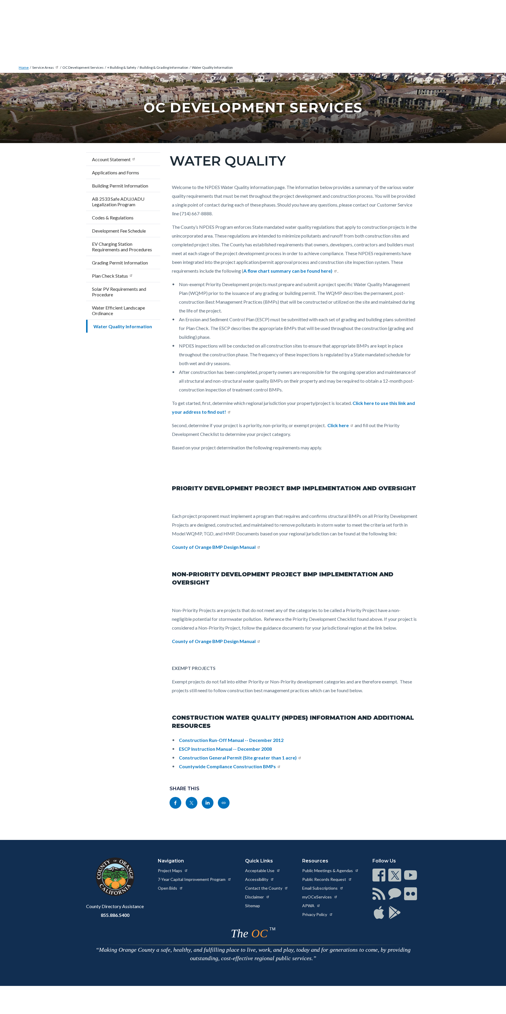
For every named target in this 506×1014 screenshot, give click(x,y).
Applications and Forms (115, 172)
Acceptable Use (260, 870)
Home (24, 67)
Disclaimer (255, 896)
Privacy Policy (315, 914)
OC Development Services (83, 67)
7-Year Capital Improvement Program (192, 879)
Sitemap (252, 905)
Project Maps (170, 870)
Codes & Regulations (113, 217)
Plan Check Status (110, 276)
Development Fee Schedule (119, 230)
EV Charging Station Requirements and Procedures (122, 246)
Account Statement (111, 159)
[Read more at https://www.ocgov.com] (115, 876)
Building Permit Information (120, 185)
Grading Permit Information (120, 262)
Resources (315, 861)
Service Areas (43, 67)
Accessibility (257, 879)
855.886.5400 (115, 915)
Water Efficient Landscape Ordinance (118, 310)
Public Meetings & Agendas (328, 870)
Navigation (171, 861)
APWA (308, 905)
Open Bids (168, 888)
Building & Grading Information (164, 67)
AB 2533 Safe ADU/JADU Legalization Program (118, 201)
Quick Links (259, 861)
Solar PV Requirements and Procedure (119, 291)
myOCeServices (317, 896)
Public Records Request (324, 879)
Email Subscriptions (320, 888)
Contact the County (264, 888)
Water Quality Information (212, 67)
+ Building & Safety (121, 67)
